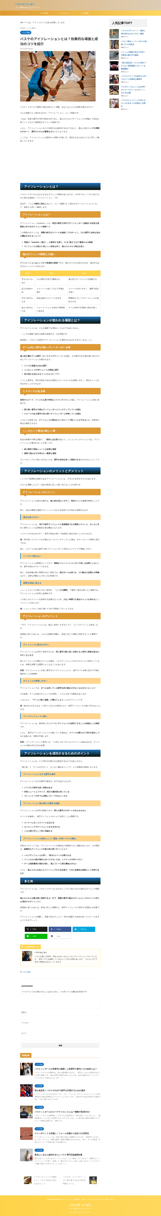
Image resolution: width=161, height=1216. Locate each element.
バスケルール (64, 13)
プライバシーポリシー (94, 1199)
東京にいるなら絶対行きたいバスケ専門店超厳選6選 (58, 1154)
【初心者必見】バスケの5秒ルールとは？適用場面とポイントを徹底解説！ (134, 66)
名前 (24, 1012)
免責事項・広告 (79, 1199)
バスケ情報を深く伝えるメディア (80, 1208)
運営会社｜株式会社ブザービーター (59, 1199)
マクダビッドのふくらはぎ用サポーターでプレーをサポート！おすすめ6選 (133, 90)
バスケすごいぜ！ (25, 4)
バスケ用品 (44, 13)
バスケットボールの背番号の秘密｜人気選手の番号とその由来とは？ (66, 1069)
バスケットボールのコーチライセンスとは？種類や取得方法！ (63, 1112)
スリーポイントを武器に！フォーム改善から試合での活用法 (62, 1133)
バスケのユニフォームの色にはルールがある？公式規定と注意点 (133, 103)
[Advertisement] (60, 162)
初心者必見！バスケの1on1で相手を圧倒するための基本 (60, 1090)
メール (24, 1023)
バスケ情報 (84, 13)
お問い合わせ (109, 1199)
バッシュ (24, 13)
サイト (24, 1033)
